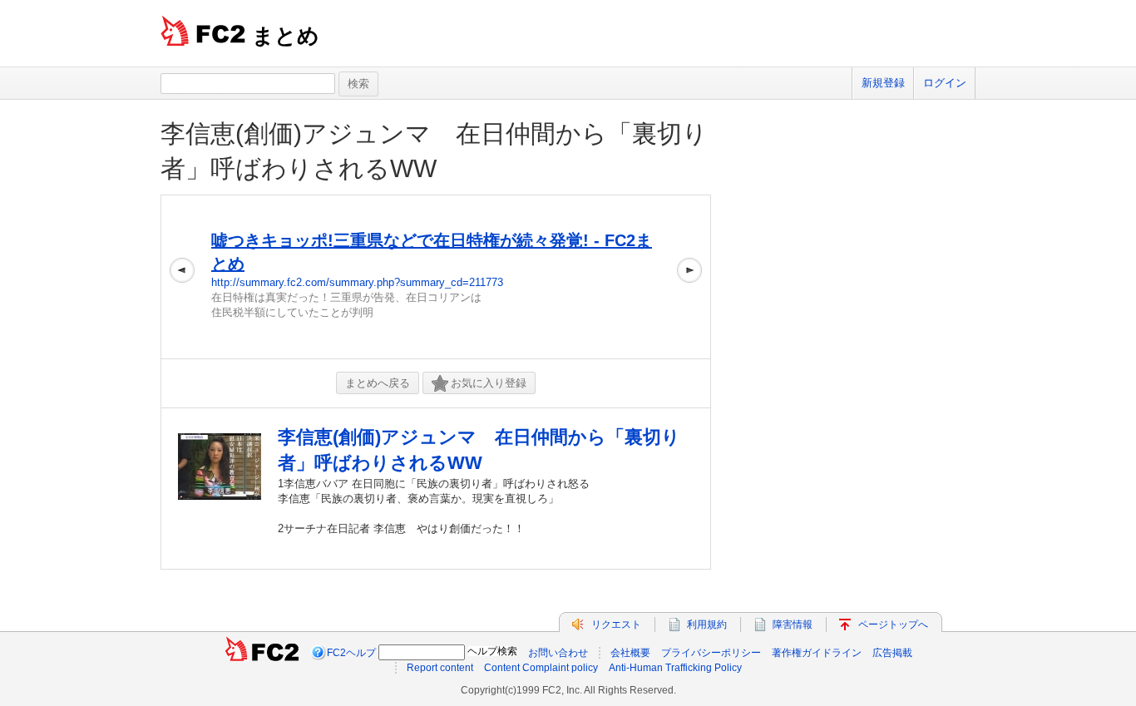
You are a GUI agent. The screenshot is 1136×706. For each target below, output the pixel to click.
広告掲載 (892, 653)
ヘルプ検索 (492, 651)
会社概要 (630, 653)
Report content (440, 668)
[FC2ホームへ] (262, 653)
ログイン (944, 83)
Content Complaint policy (541, 668)
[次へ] (689, 276)
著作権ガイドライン (817, 653)
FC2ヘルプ (351, 653)
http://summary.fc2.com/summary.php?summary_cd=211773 (357, 282)
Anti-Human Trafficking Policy (675, 668)
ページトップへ (893, 624)
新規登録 (883, 83)
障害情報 (792, 624)
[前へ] (182, 276)
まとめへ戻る (377, 383)
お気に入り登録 (488, 383)
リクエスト (616, 624)
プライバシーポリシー (711, 653)
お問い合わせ (558, 653)
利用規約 (707, 624)
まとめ (285, 35)
